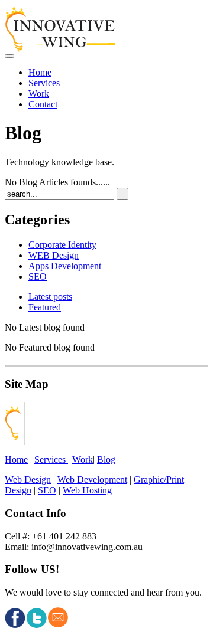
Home (39, 72)
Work (38, 94)
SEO (37, 276)
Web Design (28, 480)
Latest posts (50, 297)
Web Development (92, 480)
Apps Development (64, 266)
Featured (44, 307)
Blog (106, 459)
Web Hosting (87, 490)
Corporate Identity (62, 245)
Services (44, 83)
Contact (42, 104)
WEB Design (53, 255)
